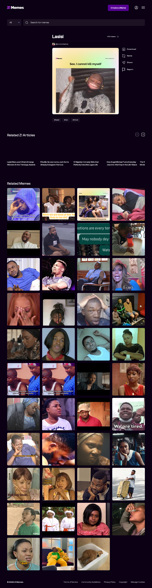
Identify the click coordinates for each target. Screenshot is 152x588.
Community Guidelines (90, 582)
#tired (75, 120)
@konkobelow (61, 44)
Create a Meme (118, 8)
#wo (66, 120)
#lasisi (56, 120)
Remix (129, 56)
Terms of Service (70, 582)
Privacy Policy (109, 582)
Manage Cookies (138, 582)
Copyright (123, 582)
